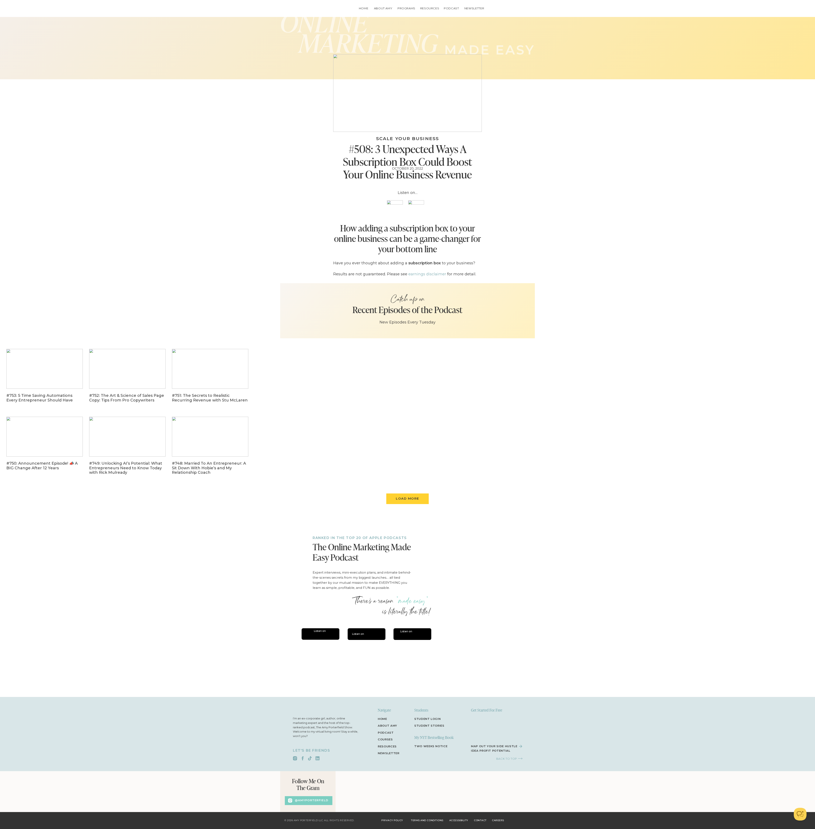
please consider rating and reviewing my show (377, 623)
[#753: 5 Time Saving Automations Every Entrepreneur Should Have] (44, 378)
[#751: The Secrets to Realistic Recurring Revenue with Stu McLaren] (210, 378)
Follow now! (373, 669)
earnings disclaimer (427, 274)
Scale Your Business (407, 138)
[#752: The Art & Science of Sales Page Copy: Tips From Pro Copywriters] (127, 378)
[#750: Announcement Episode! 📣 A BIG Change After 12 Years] (44, 446)
